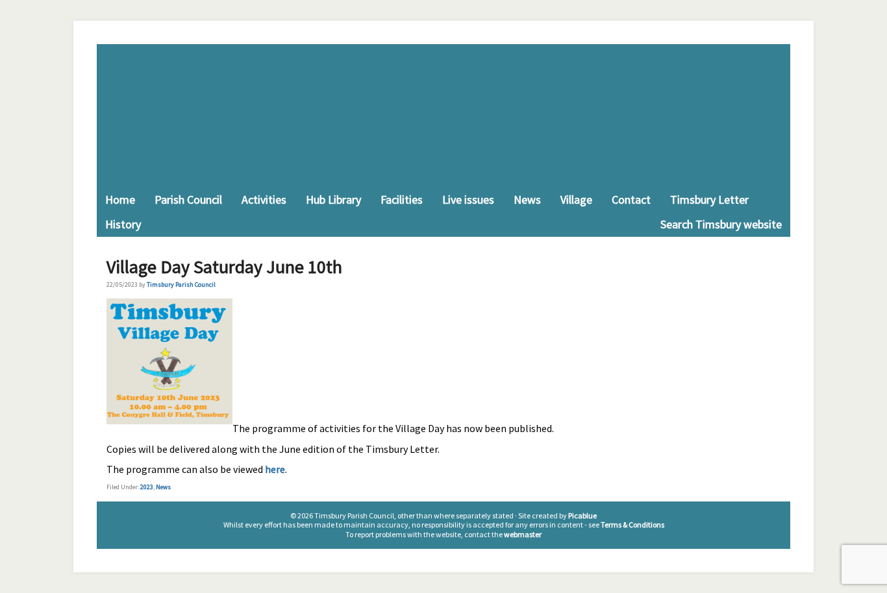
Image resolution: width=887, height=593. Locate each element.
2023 (146, 487)
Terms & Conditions (632, 524)
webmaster (523, 534)
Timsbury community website (443, 116)
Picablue (582, 515)
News (163, 487)
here (275, 469)
